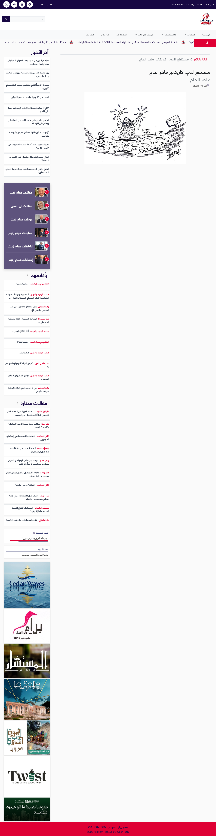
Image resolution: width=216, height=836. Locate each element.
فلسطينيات (170, 34)
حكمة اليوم (42, 549)
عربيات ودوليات (145, 34)
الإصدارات (122, 34)
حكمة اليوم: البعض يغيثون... (35, 554)
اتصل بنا (90, 34)
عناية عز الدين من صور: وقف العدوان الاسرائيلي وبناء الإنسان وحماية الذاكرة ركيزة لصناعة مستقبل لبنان (142, 41)
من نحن (105, 34)
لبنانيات (191, 34)
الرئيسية (206, 34)
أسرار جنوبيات (41, 532)
